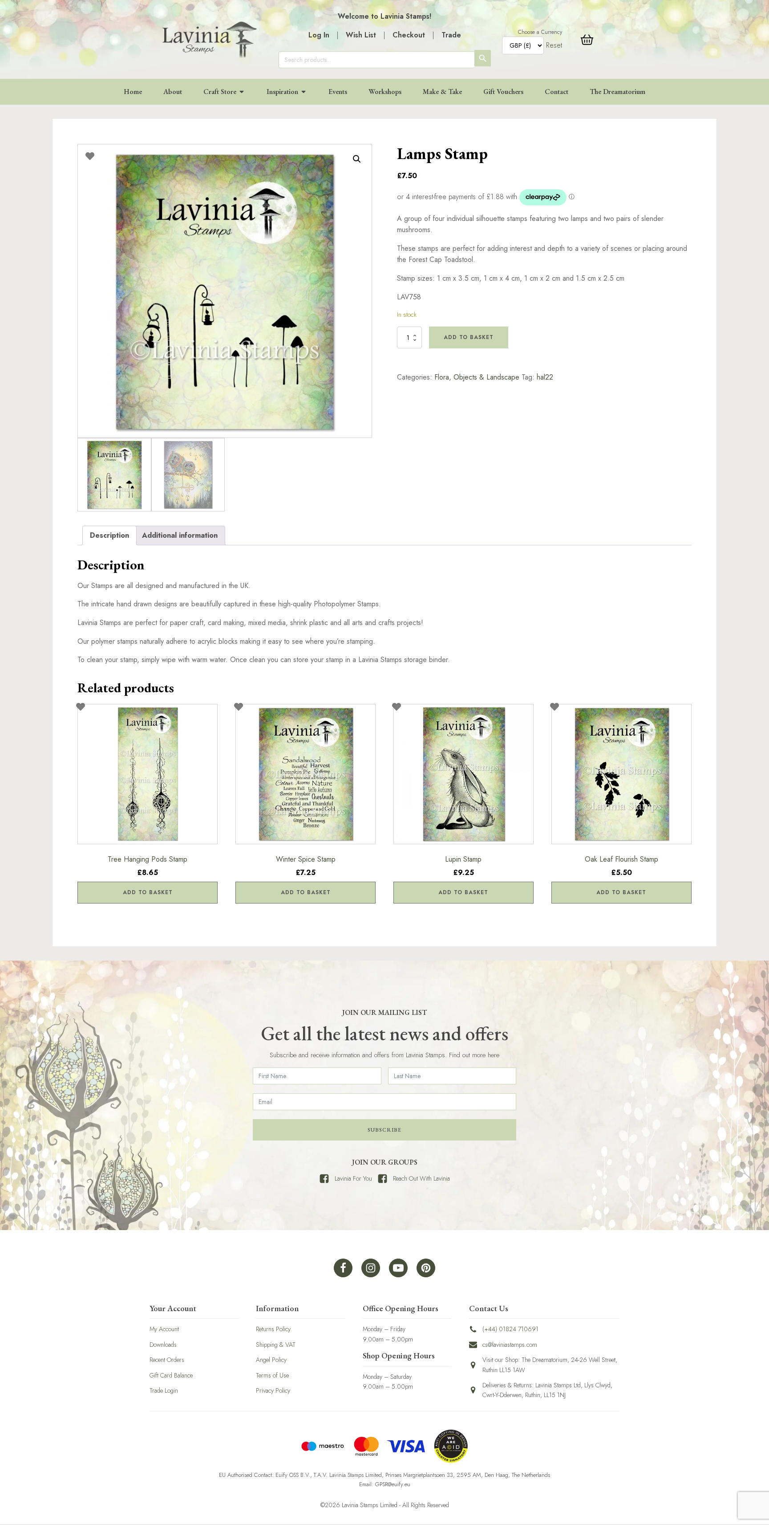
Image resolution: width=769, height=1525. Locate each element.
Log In (318, 35)
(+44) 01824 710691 (510, 1329)
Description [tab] (109, 535)
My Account (164, 1329)
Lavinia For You (353, 1178)
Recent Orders (167, 1359)
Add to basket (469, 337)
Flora (441, 377)
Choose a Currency (540, 32)
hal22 (545, 377)
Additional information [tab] (180, 535)
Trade (451, 35)
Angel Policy (271, 1359)
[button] (357, 159)
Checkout (409, 35)
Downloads (163, 1344)
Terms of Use (272, 1375)
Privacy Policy (273, 1390)
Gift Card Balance (171, 1375)
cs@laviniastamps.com (509, 1344)
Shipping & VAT (275, 1344)
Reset (554, 45)
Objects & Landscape (486, 377)
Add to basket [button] (148, 892)
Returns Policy (273, 1329)
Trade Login (164, 1390)
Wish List (361, 35)
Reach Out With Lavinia (421, 1178)
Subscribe (384, 1129)
